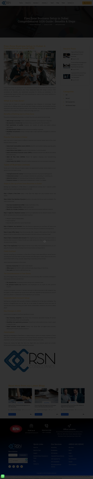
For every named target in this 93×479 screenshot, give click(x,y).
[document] (46, 239)
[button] (44, 241)
